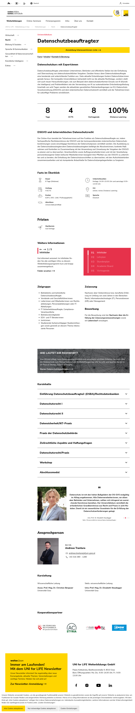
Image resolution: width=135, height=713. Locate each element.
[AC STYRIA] (71, 627)
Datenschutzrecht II (51, 413)
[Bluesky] (119, 685)
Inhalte (47, 56)
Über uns (78, 21)
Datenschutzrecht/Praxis (54, 452)
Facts (39, 56)
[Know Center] (119, 627)
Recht (53, 27)
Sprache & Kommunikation (16, 49)
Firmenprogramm (53, 21)
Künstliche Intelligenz (14, 61)
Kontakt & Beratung (60, 56)
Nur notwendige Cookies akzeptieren (42, 708)
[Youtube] (98, 685)
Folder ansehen (44, 271)
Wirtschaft (10, 35)
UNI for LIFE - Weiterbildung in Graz (17, 27)
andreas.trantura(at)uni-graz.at (82, 553)
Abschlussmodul (50, 472)
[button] (9, 3)
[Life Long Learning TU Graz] (95, 627)
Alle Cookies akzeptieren (13, 708)
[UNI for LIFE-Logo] (120, 13)
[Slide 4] (128, 517)
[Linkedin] (110, 685)
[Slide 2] (125, 517)
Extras (8, 65)
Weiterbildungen (14, 21)
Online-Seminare (34, 21)
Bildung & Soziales (13, 44)
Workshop (46, 462)
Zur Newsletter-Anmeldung (26, 684)
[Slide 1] (123, 517)
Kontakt (90, 21)
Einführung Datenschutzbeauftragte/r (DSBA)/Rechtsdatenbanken (79, 394)
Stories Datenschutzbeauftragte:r (55, 369)
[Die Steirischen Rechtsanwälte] (47, 627)
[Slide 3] (127, 517)
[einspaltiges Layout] (24, 3)
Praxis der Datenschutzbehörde (59, 433)
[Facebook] (76, 685)
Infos (67, 21)
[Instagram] (86, 685)
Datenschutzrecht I (51, 403)
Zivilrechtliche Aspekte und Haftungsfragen (66, 443)
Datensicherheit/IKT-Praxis (56, 423)
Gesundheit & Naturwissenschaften (19, 55)
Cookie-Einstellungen (69, 708)
